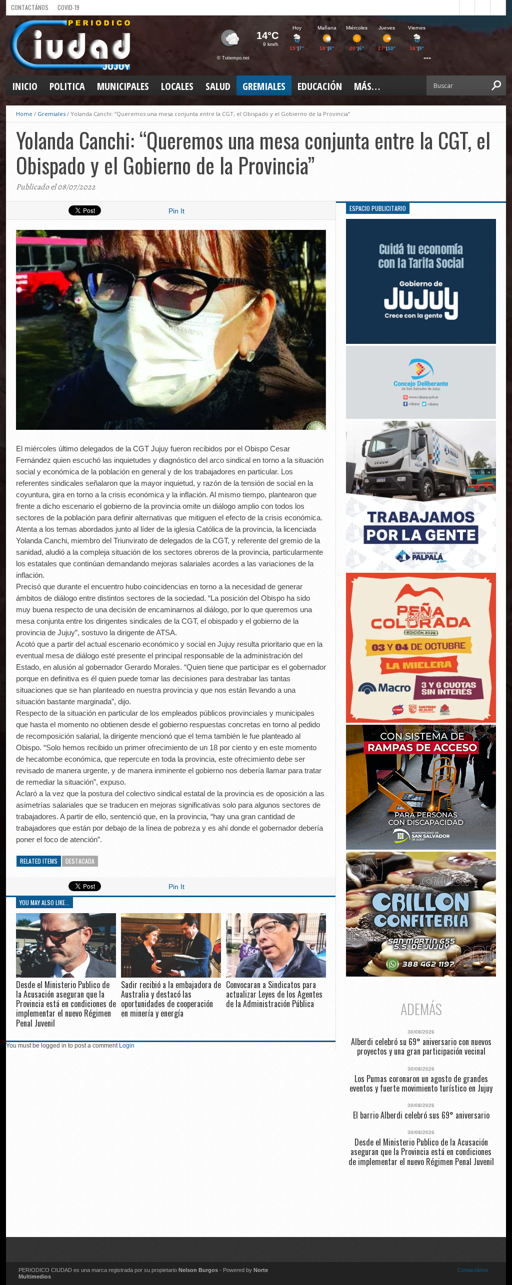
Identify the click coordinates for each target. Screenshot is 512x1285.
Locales (177, 86)
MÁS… (367, 86)
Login (126, 1045)
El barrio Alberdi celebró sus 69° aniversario (421, 1115)
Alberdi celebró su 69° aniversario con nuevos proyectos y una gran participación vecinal (421, 1046)
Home (24, 113)
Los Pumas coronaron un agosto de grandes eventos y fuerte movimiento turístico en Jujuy (421, 1083)
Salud (218, 86)
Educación (320, 86)
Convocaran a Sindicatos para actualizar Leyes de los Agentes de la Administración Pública (274, 994)
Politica (67, 86)
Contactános (473, 1270)
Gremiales (264, 86)
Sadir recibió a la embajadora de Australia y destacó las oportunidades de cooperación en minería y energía (171, 999)
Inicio (25, 86)
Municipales (123, 86)
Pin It (176, 211)
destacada (80, 861)
